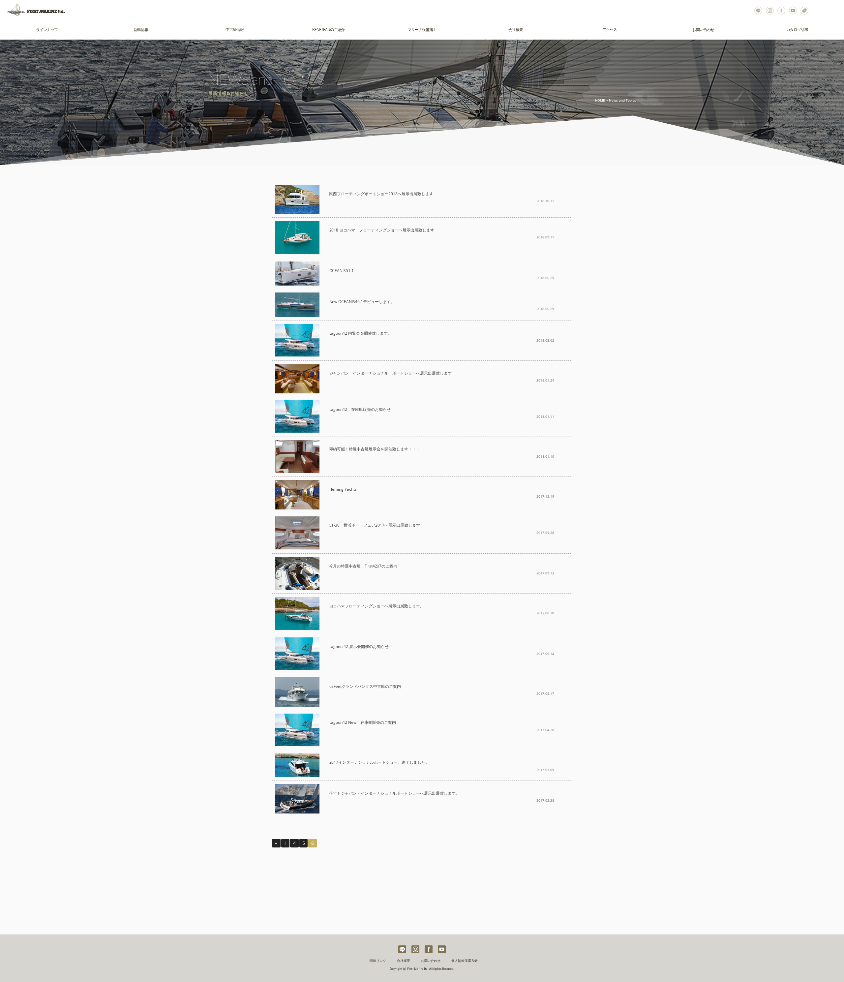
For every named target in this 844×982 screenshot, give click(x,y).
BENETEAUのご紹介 (328, 29)
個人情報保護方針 (464, 961)
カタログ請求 (797, 29)
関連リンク (378, 961)
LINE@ (758, 9)
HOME (600, 100)
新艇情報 (141, 29)
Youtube (793, 9)
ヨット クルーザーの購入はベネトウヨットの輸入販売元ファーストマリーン (33, 10)
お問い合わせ (804, 9)
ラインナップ (47, 29)
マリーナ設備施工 (422, 29)
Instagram (770, 9)
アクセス (609, 29)
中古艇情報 (235, 29)
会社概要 (515, 29)
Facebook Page (781, 9)
